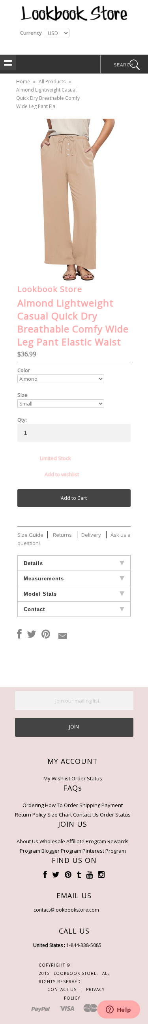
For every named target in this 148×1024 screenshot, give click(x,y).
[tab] (74, 563)
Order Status (86, 778)
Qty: (22, 419)
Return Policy (30, 814)
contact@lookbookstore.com (66, 910)
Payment (112, 805)
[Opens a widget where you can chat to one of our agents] (118, 1010)
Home (23, 81)
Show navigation (8, 62)
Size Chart (59, 814)
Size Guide (30, 534)
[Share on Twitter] (31, 634)
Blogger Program (61, 850)
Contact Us (86, 814)
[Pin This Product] (45, 634)
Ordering (33, 805)
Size (22, 394)
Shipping (89, 805)
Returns (62, 534)
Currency (31, 32)
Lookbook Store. (76, 973)
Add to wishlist (62, 474)
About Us (27, 841)
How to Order (61, 805)
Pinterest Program (104, 850)
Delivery (91, 534)
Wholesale (52, 841)
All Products (52, 81)
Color (23, 370)
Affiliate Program (86, 841)
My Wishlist (56, 778)
